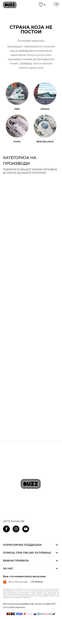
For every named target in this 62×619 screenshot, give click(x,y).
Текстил (13, 274)
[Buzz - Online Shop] (10, 5)
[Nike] (17, 93)
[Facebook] (6, 529)
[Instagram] (16, 529)
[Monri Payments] (49, 614)
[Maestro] (13, 614)
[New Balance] (45, 126)
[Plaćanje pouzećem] (54, 614)
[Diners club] (41, 614)
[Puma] (17, 126)
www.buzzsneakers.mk (21, 604)
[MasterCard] (8, 614)
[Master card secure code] (28, 614)
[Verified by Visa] (35, 614)
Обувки (12, 180)
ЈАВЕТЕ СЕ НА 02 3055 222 (31, 11)
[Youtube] (25, 529)
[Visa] (19, 614)
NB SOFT (51, 604)
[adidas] (45, 93)
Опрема (12, 217)
